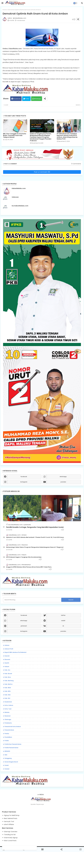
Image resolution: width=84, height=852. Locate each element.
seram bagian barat (11, 762)
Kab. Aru (7, 670)
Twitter (27, 99)
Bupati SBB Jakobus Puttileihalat (15, 652)
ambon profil (9, 649)
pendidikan (8, 737)
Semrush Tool (9, 821)
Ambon (7, 645)
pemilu (7, 733)
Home (5, 10)
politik (7, 740)
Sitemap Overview (10, 832)
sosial (7, 765)
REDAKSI (7, 751)
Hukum (7, 666)
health (7, 663)
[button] (82, 3)
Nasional (7, 716)
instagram (23, 482)
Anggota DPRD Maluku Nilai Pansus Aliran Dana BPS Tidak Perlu (29, 567)
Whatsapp (37, 99)
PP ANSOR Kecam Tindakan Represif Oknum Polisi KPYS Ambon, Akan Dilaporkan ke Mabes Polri (67, 136)
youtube (63, 482)
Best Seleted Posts (10, 818)
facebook (23, 476)
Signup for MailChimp (11, 815)
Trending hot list (10, 835)
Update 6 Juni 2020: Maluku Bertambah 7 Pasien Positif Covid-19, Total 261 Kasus (35, 537)
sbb (6, 755)
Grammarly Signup (11, 838)
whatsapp (63, 476)
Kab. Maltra (8, 684)
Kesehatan (8, 702)
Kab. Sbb (8, 695)
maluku (7, 712)
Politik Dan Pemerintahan (13, 744)
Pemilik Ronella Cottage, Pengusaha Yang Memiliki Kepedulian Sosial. (35, 527)
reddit (63, 620)
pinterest (24, 626)
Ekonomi (7, 659)
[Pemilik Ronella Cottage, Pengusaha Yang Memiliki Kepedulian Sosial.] (42, 508)
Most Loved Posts (10, 841)
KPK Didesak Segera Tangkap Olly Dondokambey (23, 557)
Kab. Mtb (8, 691)
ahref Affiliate (9, 824)
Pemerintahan (9, 730)
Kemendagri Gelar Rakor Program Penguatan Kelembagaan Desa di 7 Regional (34, 547)
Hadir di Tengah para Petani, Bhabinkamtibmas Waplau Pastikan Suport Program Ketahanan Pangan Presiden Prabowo (40, 137)
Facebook (17, 99)
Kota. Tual (8, 709)
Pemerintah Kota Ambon (13, 726)
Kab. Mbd (8, 687)
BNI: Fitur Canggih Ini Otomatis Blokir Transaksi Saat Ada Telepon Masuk (14, 135)
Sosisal (7, 769)
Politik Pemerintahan (11, 748)
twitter (63, 615)
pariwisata (8, 723)
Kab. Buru (8, 677)
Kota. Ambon (9, 705)
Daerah (7, 656)
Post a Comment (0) (42, 172)
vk (63, 626)
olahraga (8, 719)
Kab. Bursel (8, 673)
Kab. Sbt (7, 698)
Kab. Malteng (9, 680)
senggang (8, 758)
